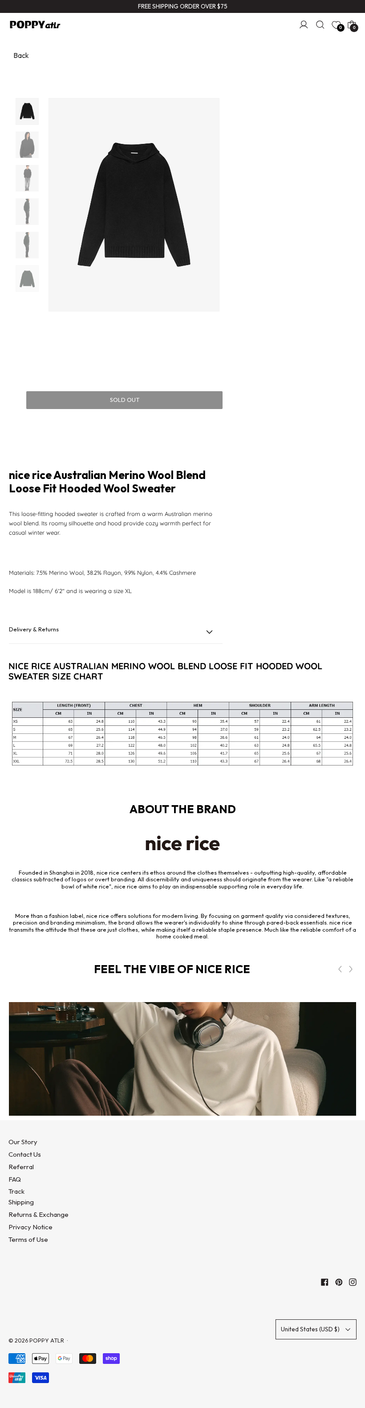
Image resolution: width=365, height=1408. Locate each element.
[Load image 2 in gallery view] (27, 144)
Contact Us (24, 1154)
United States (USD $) (310, 1329)
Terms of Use (28, 1239)
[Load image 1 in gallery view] (27, 111)
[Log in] (304, 25)
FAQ (14, 1179)
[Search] (320, 25)
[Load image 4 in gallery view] (27, 211)
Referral (21, 1166)
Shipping (21, 1202)
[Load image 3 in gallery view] (27, 178)
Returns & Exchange (38, 1214)
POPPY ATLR (46, 1340)
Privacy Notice (30, 1227)
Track (16, 1191)
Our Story (22, 1142)
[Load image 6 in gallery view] (27, 278)
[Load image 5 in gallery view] (27, 245)
